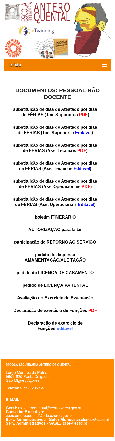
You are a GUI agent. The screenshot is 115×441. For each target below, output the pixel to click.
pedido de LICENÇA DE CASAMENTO (55, 272)
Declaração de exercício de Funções (55, 310)
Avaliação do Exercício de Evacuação (55, 298)
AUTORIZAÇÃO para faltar (55, 229)
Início (18, 64)
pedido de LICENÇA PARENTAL (55, 285)
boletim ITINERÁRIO (55, 217)
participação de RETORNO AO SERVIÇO (55, 242)
